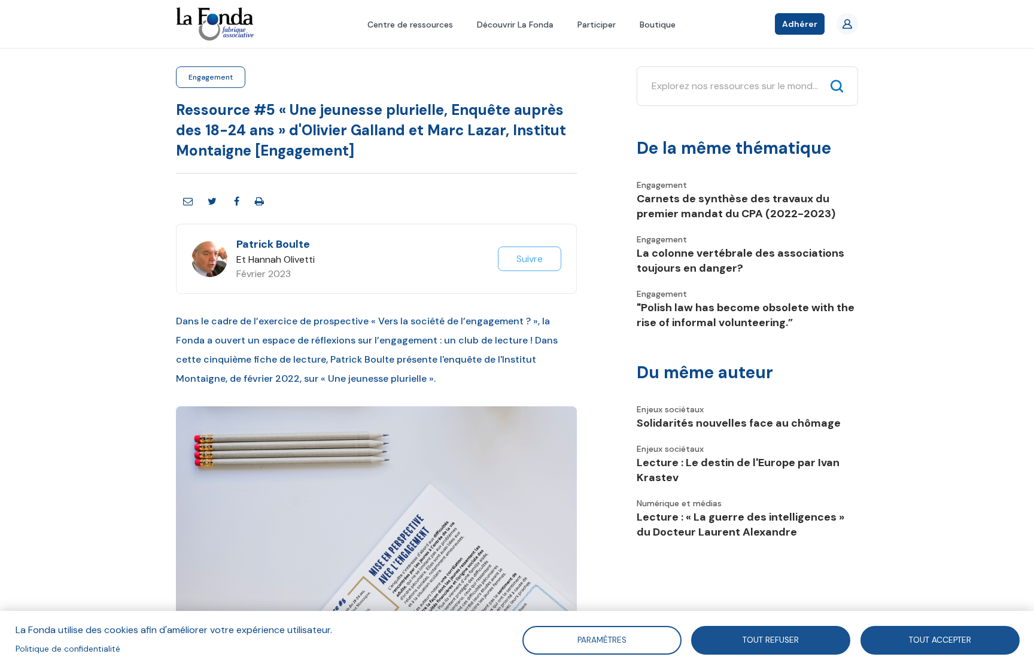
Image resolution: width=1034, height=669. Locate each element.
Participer (596, 24)
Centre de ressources (410, 24)
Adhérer (799, 24)
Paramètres (601, 639)
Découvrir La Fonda (515, 24)
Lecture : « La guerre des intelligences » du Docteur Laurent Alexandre (740, 524)
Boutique (658, 24)
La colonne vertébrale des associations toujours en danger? (740, 260)
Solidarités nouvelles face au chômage (739, 423)
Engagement (210, 77)
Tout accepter (940, 639)
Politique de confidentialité (68, 649)
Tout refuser (771, 639)
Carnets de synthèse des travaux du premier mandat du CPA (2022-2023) (736, 206)
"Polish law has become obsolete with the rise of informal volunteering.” (745, 315)
